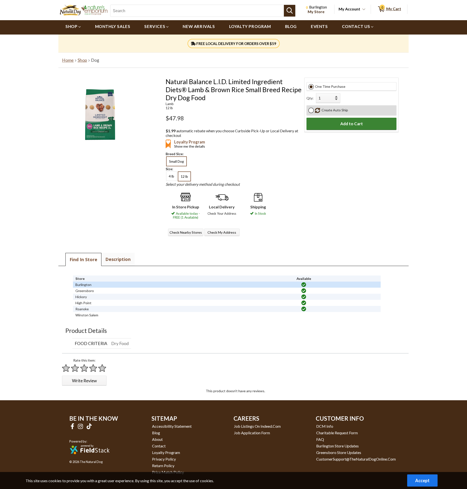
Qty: (310, 98)
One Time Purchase (330, 86)
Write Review (84, 380)
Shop (82, 60)
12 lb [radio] (184, 176)
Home (68, 60)
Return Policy (163, 465)
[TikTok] (89, 426)
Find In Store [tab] (83, 259)
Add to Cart (351, 123)
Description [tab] (118, 259)
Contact (159, 446)
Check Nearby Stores (186, 232)
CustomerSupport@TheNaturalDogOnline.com (356, 459)
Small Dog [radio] (176, 161)
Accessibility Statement (172, 426)
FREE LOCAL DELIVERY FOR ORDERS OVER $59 (236, 43)
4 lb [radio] (171, 176)
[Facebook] (73, 426)
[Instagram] (81, 426)
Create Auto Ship (334, 110)
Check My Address (221, 232)
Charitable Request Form (337, 432)
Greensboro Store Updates (338, 452)
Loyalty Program (166, 452)
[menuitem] (73, 27)
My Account (349, 9)
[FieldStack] (89, 457)
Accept (422, 480)
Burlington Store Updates (337, 446)
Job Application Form (252, 432)
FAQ (320, 439)
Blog (156, 432)
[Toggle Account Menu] (364, 9)
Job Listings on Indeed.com (257, 426)
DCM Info (324, 426)
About (157, 439)
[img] (303, 284)
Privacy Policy (164, 459)
